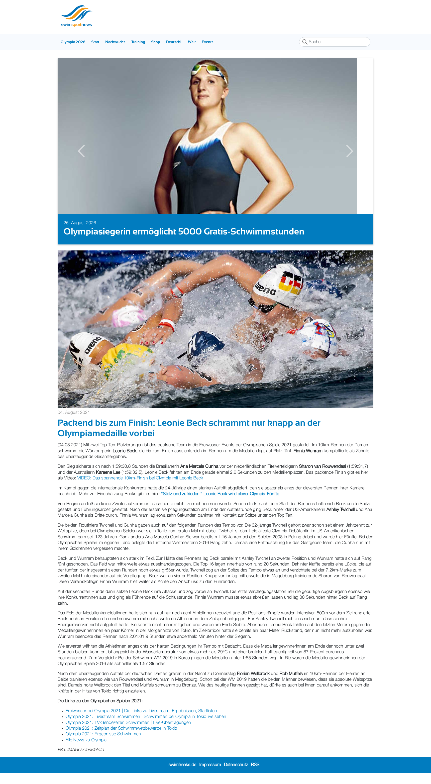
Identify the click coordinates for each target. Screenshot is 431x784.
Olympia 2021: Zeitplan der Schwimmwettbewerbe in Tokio (121, 728)
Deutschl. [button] (174, 42)
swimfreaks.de (182, 765)
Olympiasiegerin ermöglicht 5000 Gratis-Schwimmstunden (184, 231)
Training (138, 42)
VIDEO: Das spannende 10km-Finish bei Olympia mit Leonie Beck (140, 478)
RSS (255, 765)
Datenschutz (236, 765)
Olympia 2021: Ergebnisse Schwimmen (103, 734)
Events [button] (208, 42)
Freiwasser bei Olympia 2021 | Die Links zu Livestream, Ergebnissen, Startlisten (141, 711)
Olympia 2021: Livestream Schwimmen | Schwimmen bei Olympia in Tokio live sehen (146, 717)
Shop (155, 42)
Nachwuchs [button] (115, 42)
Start (95, 42)
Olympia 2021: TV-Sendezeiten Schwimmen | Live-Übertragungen (128, 723)
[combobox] (334, 42)
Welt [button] (192, 42)
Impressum (210, 765)
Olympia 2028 (73, 42)
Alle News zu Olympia (87, 740)
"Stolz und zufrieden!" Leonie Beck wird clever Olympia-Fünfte (220, 494)
